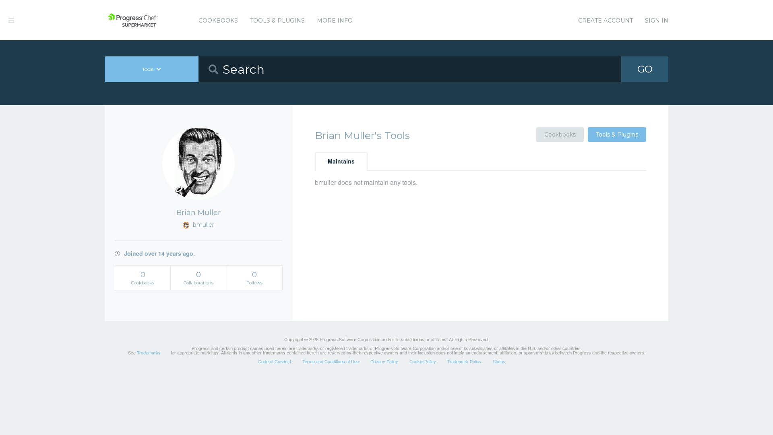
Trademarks (149, 352)
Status (499, 361)
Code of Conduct (274, 361)
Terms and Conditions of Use (330, 361)
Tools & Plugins (277, 20)
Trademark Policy (464, 361)
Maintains (341, 161)
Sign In (656, 20)
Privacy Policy (384, 361)
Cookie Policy (422, 361)
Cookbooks (218, 20)
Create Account (605, 20)
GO (645, 69)
